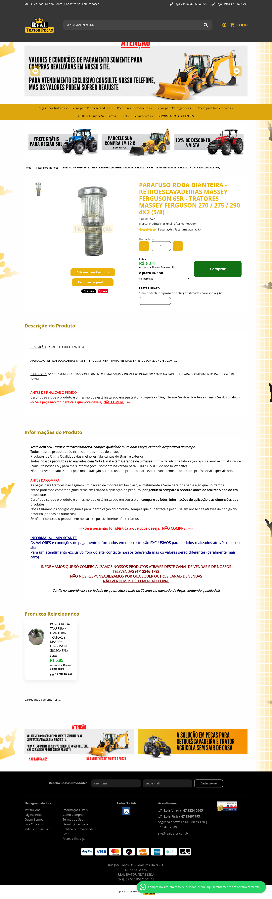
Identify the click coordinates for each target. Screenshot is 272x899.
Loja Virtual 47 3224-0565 (191, 4)
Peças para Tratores (51, 108)
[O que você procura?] (205, 25)
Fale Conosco (33, 824)
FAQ (66, 834)
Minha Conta (53, 4)
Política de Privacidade (78, 829)
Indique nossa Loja (37, 829)
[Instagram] (126, 811)
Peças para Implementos (214, 108)
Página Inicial (33, 815)
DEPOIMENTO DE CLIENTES (176, 116)
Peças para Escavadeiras (133, 108)
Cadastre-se (72, 4)
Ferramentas (142, 116)
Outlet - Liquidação (91, 116)
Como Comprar (73, 815)
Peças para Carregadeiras (174, 108)
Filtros (112, 116)
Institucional (32, 810)
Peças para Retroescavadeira (91, 108)
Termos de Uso (73, 819)
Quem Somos (33, 819)
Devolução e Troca (75, 824)
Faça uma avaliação (188, 229)
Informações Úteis (75, 810)
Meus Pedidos (33, 4)
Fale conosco (90, 4)
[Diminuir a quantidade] (144, 246)
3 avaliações (166, 229)
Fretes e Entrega (74, 839)
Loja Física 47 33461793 (232, 4)
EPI (125, 116)
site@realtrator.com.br (173, 833)
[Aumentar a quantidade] (178, 246)
